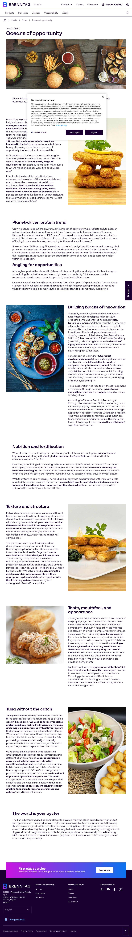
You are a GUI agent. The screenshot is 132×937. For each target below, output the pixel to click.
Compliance (41, 931)
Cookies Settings (40, 132)
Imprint (73, 931)
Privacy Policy (27, 931)
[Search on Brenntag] (127, 12)
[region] (66, 117)
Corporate (92, 4)
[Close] (103, 97)
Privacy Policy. (61, 125)
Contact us (66, 4)
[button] (128, 284)
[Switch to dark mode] (127, 4)
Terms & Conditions (58, 931)
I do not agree (74, 132)
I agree (94, 132)
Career (79, 4)
